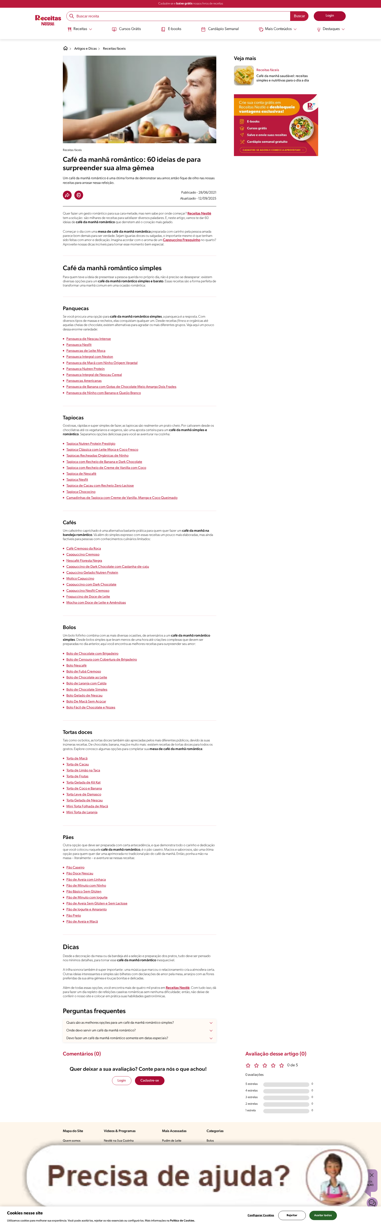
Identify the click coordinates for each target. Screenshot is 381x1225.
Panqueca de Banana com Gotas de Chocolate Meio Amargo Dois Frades (121, 387)
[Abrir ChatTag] (197, 1176)
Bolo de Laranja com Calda (86, 683)
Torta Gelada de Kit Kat (83, 782)
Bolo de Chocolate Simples (86, 690)
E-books (174, 29)
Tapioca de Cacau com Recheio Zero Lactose (100, 486)
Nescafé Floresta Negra (84, 561)
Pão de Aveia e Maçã (82, 921)
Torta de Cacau (77, 764)
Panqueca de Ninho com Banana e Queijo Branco (103, 393)
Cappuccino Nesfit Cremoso (87, 591)
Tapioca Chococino (80, 492)
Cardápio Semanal (223, 29)
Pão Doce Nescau (79, 873)
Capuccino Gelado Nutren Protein (92, 573)
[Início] (48, 21)
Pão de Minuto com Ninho (86, 886)
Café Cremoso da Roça (83, 548)
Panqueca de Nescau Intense (88, 339)
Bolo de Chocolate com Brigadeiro (92, 654)
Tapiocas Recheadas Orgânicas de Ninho (97, 456)
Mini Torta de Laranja (81, 812)
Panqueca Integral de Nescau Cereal (94, 375)
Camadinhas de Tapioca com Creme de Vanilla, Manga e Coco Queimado (121, 498)
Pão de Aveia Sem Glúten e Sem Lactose (96, 903)
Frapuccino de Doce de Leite (88, 597)
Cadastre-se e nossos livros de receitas (190, 3)
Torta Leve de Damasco (83, 794)
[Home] (65, 50)
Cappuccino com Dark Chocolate (91, 584)
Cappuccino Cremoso (82, 554)
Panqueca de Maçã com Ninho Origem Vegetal (102, 363)
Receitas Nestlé (199, 213)
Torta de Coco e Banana (84, 788)
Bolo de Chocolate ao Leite (86, 677)
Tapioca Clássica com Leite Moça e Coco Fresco (102, 450)
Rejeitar (292, 1215)
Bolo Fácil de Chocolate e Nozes (90, 707)
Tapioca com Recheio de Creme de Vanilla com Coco (106, 468)
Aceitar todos (323, 1215)
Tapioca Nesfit (77, 480)
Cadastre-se (149, 1080)
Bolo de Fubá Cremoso (83, 671)
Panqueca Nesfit (79, 345)
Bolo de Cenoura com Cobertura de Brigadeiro (101, 660)
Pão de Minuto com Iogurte (87, 897)
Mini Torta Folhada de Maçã (87, 806)
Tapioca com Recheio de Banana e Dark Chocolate (104, 462)
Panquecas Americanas (84, 381)
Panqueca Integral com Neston (89, 357)
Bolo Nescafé (76, 665)
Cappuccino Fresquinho (181, 240)
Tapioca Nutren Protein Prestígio (90, 444)
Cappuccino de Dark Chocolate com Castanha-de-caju (107, 567)
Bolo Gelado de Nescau (84, 695)
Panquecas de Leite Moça (85, 351)
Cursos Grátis (130, 29)
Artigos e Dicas (85, 49)
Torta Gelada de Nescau (84, 800)
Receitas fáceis (114, 49)
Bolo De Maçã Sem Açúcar (86, 701)
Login (122, 1080)
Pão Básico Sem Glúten (83, 891)
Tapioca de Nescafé (81, 474)
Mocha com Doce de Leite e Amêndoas (96, 603)
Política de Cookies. (182, 1220)
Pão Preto (73, 916)
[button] (67, 195)
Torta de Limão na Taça (83, 770)
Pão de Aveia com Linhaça (86, 880)
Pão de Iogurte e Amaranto (86, 909)
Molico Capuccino (80, 578)
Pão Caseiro (75, 867)
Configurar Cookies (261, 1215)
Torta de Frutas (77, 776)
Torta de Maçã (77, 758)
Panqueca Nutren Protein (85, 369)
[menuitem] (79, 31)
